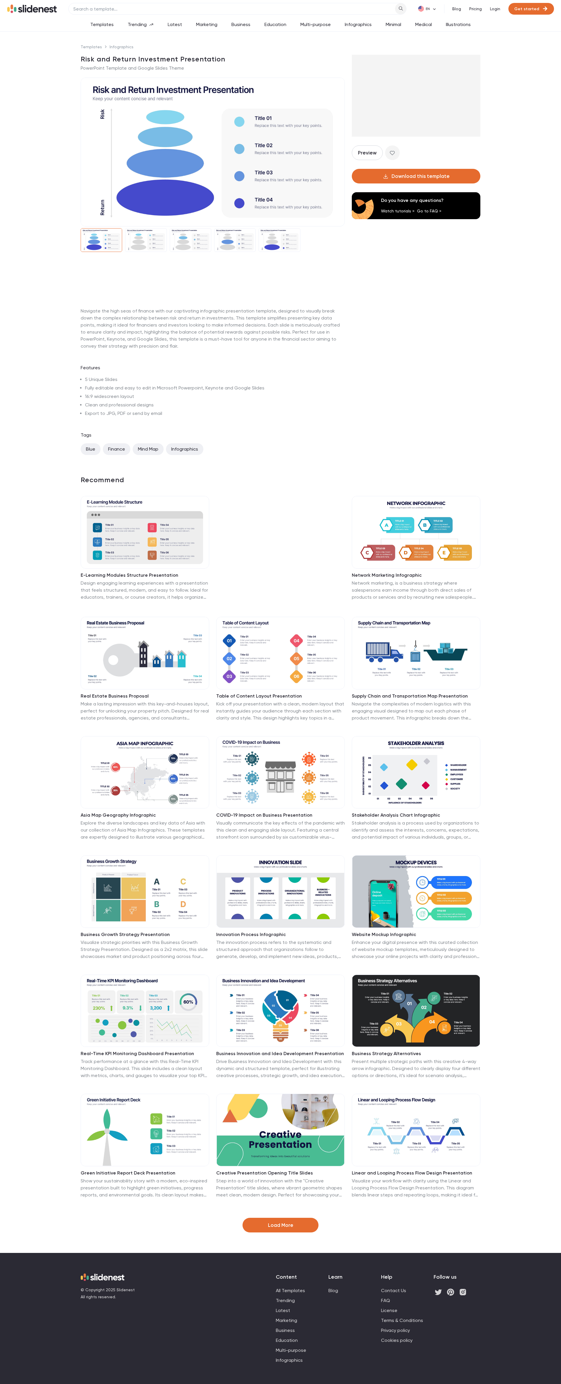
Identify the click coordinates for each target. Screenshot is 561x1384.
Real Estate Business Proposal (115, 696)
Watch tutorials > (398, 211)
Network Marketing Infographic (387, 575)
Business (240, 24)
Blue (90, 449)
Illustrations (458, 24)
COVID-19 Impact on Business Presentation (264, 815)
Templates (102, 24)
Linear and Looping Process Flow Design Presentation (412, 1173)
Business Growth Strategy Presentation (125, 934)
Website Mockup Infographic (384, 934)
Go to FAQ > (429, 211)
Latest (175, 24)
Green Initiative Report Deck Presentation (128, 1173)
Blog (456, 8)
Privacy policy (395, 1330)
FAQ (385, 1300)
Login (495, 8)
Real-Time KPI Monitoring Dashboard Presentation (137, 1053)
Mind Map (148, 449)
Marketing (206, 24)
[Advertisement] (213, 307)
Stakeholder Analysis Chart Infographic (396, 815)
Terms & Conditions (402, 1320)
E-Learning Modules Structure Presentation (129, 575)
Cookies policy (397, 1340)
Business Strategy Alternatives (386, 1053)
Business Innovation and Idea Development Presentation (280, 1053)
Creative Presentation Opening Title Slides (264, 1173)
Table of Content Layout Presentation (259, 696)
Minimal (393, 24)
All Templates (290, 1290)
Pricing (475, 8)
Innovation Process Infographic (251, 934)
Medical (423, 24)
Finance (116, 449)
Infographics (358, 24)
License (389, 1310)
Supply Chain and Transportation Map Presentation (410, 696)
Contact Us (393, 1290)
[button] (89, 152)
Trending (137, 24)
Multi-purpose (315, 24)
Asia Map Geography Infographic (118, 815)
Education (275, 24)
